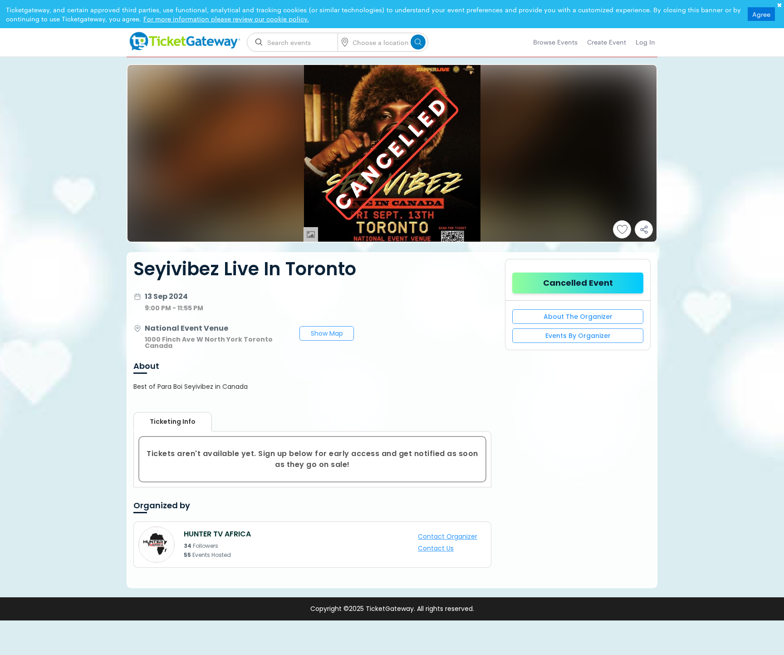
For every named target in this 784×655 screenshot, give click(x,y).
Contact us (441, 547)
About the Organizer (578, 316)
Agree (761, 14)
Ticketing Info (163, 421)
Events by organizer (578, 335)
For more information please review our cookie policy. (226, 18)
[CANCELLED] (392, 239)
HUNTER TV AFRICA (217, 534)
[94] (183, 39)
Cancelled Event (578, 282)
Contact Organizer (451, 537)
